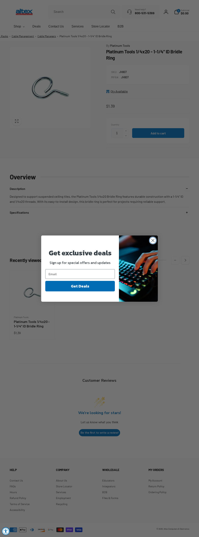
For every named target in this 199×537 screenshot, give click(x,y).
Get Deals (80, 286)
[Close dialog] (152, 240)
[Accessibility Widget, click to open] (6, 531)
